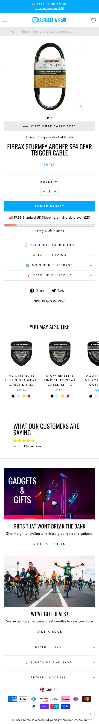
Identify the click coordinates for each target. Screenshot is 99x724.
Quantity (49, 182)
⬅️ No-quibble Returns (49, 265)
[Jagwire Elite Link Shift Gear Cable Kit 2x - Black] (13, 396)
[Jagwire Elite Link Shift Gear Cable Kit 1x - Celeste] (57, 396)
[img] (49, 441)
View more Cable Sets (53, 126)
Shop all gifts (49, 544)
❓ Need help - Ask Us (49, 275)
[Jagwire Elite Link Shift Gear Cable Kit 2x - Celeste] (18, 396)
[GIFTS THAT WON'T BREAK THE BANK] (49, 493)
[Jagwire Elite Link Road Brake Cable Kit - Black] (90, 396)
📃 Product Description (49, 245)
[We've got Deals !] (49, 581)
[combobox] (55, 31)
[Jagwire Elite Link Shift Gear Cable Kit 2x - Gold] (24, 396)
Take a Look (50, 632)
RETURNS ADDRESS (48, 677)
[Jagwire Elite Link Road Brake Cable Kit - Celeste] (96, 396)
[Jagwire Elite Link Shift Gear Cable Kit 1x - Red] (68, 396)
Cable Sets (65, 137)
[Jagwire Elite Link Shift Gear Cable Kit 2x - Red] (29, 396)
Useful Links (48, 647)
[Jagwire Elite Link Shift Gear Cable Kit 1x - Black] (52, 396)
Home (30, 137)
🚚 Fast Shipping (49, 255)
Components (46, 137)
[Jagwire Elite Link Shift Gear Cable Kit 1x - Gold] (62, 396)
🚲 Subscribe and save (48, 662)
